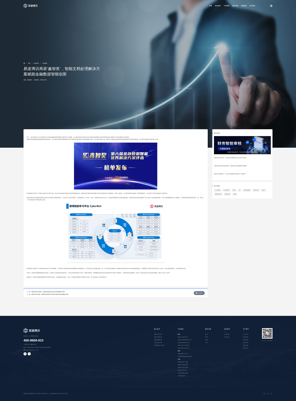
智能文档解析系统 (183, 373)
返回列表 (200, 293)
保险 (235, 194)
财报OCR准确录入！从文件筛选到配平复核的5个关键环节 (230, 174)
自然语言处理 (158, 342)
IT (239, 190)
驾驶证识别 (218, 194)
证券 (234, 190)
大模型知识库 (182, 375)
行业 (206, 342)
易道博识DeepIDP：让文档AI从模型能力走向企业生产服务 (230, 157)
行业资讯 (226, 337)
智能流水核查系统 (183, 364)
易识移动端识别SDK (184, 342)
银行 (263, 190)
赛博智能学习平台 (183, 353)
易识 (179, 334)
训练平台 (256, 190)
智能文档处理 (158, 337)
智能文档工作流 (182, 370)
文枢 (179, 359)
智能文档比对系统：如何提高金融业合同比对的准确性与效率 (48, 291)
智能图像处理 (158, 339)
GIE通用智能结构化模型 (185, 356)
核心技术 (218, 5)
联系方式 (245, 348)
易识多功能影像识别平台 (185, 339)
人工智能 (217, 190)
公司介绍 (245, 334)
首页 (210, 5)
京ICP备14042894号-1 (42, 393)
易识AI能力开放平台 (183, 348)
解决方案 (235, 5)
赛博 (179, 351)
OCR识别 (226, 190)
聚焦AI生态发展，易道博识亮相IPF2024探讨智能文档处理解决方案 (50, 294)
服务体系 (245, 342)
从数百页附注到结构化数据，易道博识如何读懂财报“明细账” (230, 165)
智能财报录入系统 (183, 362)
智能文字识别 (158, 334)
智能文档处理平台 (183, 337)
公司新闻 (226, 334)
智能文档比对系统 (183, 367)
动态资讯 (244, 5)
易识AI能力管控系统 (183, 345)
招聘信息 (245, 345)
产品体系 (226, 5)
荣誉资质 (245, 339)
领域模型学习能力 (159, 345)
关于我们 (252, 5)
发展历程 (245, 337)
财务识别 (227, 194)
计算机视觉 (247, 190)
